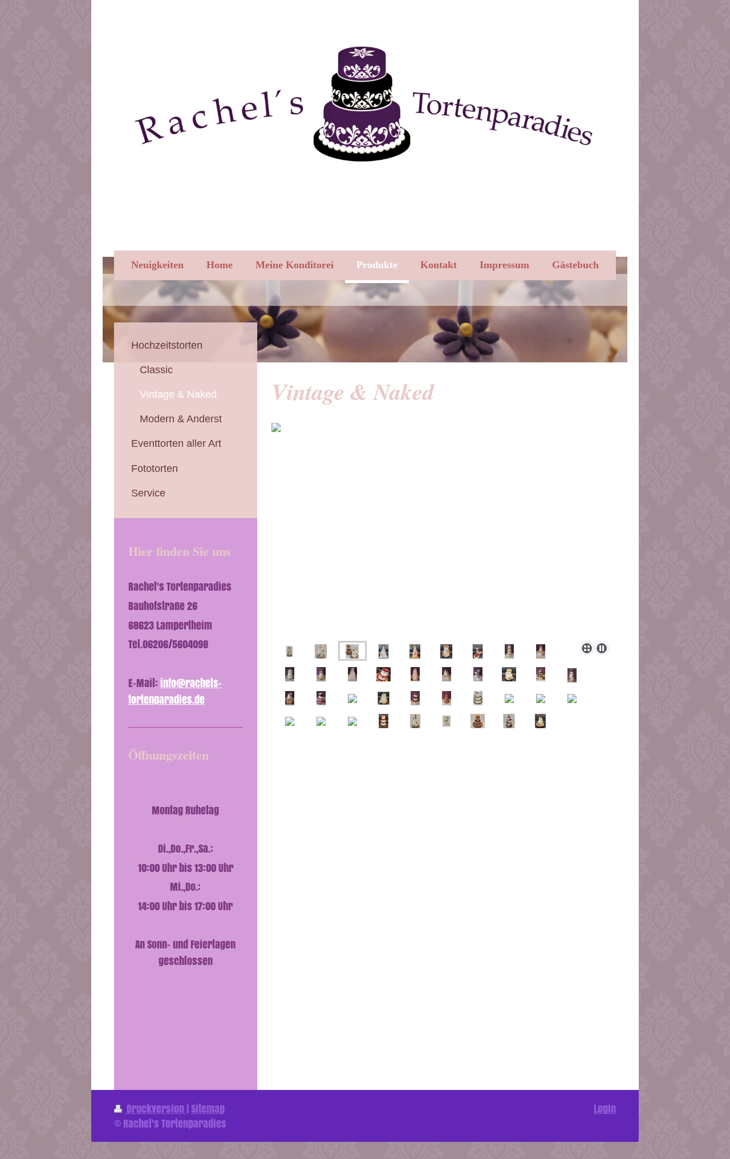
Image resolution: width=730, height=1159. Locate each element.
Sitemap (208, 1108)
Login (605, 1108)
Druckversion (155, 1108)
